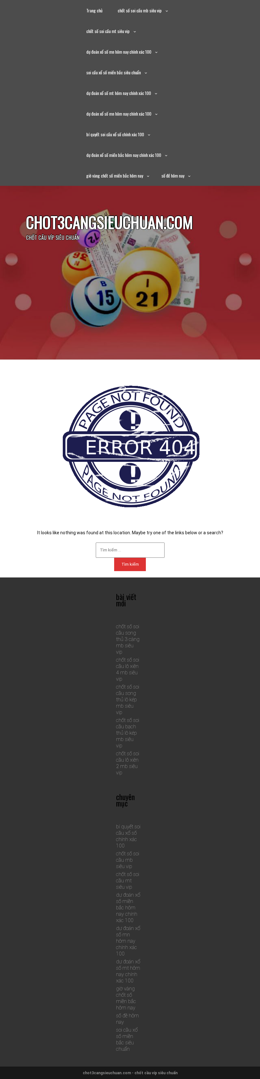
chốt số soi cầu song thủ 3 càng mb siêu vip (128, 639)
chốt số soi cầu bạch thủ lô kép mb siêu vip (127, 733)
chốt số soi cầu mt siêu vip (108, 31)
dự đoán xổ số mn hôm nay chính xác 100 (118, 51)
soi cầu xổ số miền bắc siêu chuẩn (113, 72)
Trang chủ (94, 10)
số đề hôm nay (172, 175)
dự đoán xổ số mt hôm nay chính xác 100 (118, 93)
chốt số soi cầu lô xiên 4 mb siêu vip (127, 669)
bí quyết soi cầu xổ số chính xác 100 (115, 134)
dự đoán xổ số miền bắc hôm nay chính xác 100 (123, 155)
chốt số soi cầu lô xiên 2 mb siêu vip (127, 763)
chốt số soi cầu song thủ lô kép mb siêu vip (127, 699)
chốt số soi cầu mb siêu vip (140, 10)
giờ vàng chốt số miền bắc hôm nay (114, 175)
